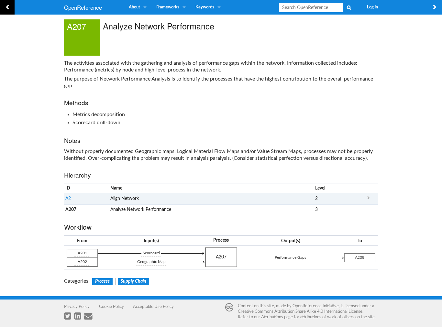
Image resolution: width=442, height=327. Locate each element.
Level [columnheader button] (320, 188)
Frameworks (167, 7)
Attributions (272, 317)
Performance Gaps (290, 257)
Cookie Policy (111, 307)
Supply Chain (133, 281)
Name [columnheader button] (116, 188)
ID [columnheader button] (67, 188)
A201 (82, 253)
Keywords (204, 7)
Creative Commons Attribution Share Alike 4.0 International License (300, 311)
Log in (372, 7)
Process (102, 281)
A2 (68, 198)
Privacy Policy (77, 307)
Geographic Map (151, 262)
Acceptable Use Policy (153, 307)
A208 (359, 257)
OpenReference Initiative (316, 306)
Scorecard (151, 253)
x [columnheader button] (368, 188)
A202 (82, 262)
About (134, 7)
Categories (76, 281)
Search (348, 7)
